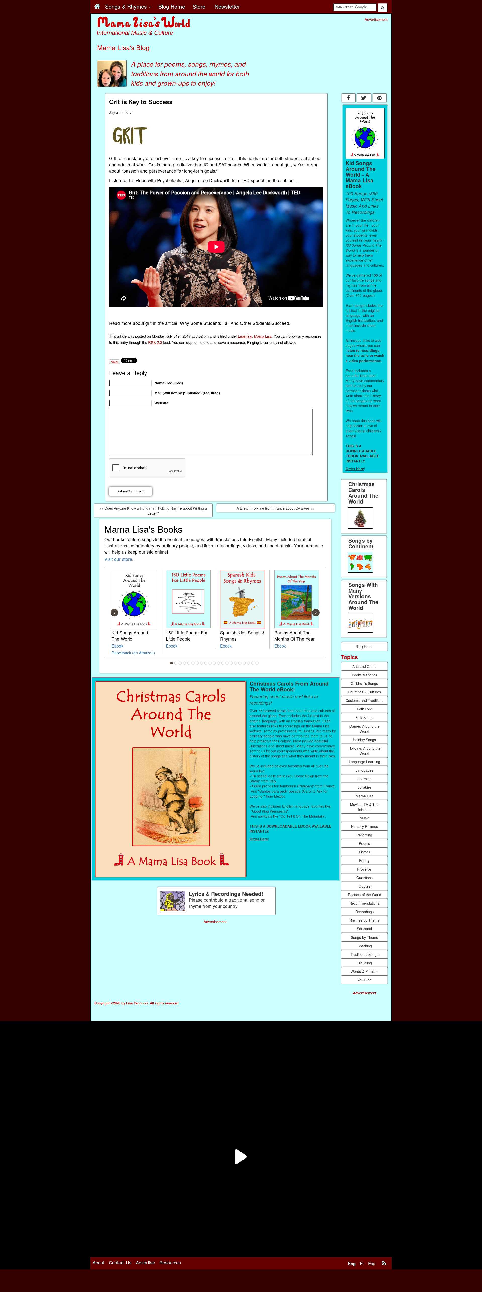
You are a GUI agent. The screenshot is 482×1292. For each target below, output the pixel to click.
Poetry (364, 860)
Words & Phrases (364, 971)
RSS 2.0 (155, 342)
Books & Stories (364, 674)
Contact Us (120, 1262)
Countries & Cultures (364, 691)
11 (214, 663)
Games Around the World (364, 729)
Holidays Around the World (364, 751)
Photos (364, 851)
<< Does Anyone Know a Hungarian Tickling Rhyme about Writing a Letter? (153, 511)
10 (210, 663)
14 (227, 663)
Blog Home (364, 646)
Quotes (364, 886)
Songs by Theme (364, 937)
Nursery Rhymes (364, 826)
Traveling (364, 962)
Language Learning (364, 761)
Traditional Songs (364, 954)
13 (223, 663)
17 (240, 663)
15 (231, 663)
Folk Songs (364, 717)
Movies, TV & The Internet (364, 807)
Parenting (364, 834)
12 (218, 663)
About (98, 1262)
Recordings (364, 911)
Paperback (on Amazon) (133, 652)
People (364, 843)
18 (244, 663)
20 (253, 663)
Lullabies (364, 787)
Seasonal (364, 928)
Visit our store (118, 559)
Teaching (364, 945)
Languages (364, 770)
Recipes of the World (364, 894)
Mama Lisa (263, 336)
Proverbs (364, 869)
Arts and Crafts (364, 666)
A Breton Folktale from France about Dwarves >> (276, 508)
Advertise (145, 1262)
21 (257, 663)
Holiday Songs (364, 739)
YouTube (364, 979)
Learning (245, 336)
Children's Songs (364, 683)
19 (248, 663)
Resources (170, 1262)
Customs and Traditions (364, 700)
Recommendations (364, 903)
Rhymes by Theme (364, 920)
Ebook (117, 646)
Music (364, 817)
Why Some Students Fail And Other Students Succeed (234, 323)
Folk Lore (364, 708)
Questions (364, 877)
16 (235, 663)
